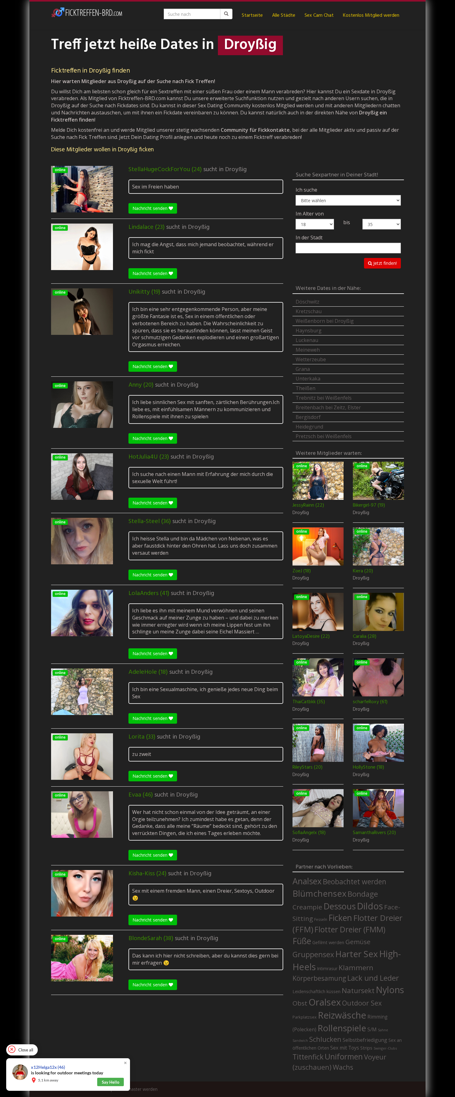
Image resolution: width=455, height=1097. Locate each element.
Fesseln (320, 919)
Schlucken (325, 1039)
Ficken (340, 917)
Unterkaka (308, 378)
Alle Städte (283, 15)
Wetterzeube (311, 359)
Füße (301, 941)
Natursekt (358, 990)
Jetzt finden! (384, 263)
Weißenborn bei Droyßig (325, 321)
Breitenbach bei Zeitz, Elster (328, 407)
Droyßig (236, 169)
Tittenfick (307, 1057)
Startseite (252, 15)
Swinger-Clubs (385, 1048)
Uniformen (344, 1056)
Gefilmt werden (328, 942)
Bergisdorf (308, 417)
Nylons (390, 990)
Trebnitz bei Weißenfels (324, 397)
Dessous (339, 906)
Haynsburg (309, 330)
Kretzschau (309, 311)
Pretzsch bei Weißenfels (324, 436)
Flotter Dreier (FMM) (349, 929)
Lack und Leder (373, 978)
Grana (303, 369)
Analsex (307, 881)
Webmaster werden (138, 1089)
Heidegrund (309, 426)
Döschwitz (307, 301)
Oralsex (325, 1002)
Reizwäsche (342, 1015)
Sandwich (300, 1040)
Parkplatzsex (304, 1017)
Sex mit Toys (344, 1047)
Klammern (356, 967)
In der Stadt (309, 237)
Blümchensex (319, 893)
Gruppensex (313, 954)
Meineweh (308, 349)
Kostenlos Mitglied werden (371, 15)
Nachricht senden (150, 208)
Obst (299, 1003)
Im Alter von (310, 213)
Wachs (343, 1067)
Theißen (305, 388)
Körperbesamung (319, 978)
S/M (372, 1029)
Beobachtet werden (354, 881)
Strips (366, 1048)
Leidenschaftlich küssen (316, 991)
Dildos (370, 906)
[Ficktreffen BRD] (86, 15)
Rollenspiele (342, 1028)
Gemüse (357, 941)
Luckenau (307, 340)
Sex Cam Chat (319, 15)
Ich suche (306, 189)
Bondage (363, 894)
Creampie (307, 907)
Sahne (383, 1030)
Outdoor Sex (362, 1002)
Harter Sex (356, 954)
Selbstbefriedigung (365, 1040)
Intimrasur (327, 968)
